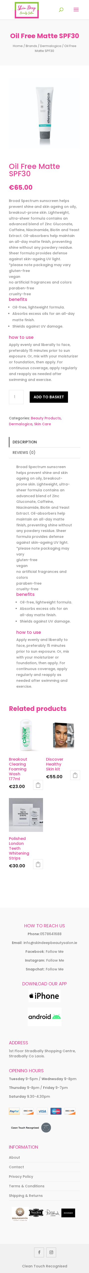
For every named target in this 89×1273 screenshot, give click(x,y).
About (14, 1157)
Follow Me (55, 951)
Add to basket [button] (38, 785)
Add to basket (49, 397)
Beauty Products (46, 418)
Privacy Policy (21, 1176)
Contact (16, 1167)
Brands (31, 46)
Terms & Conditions (26, 1186)
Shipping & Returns (26, 1195)
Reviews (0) (24, 452)
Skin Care (42, 424)
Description (25, 442)
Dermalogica (50, 46)
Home (18, 46)
